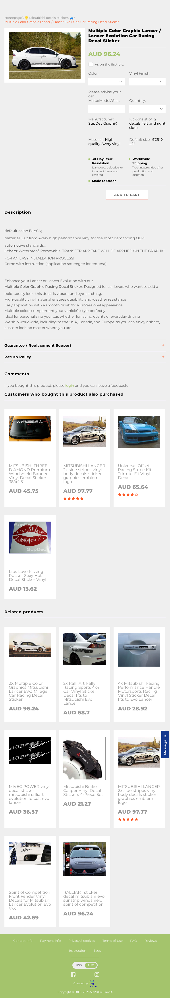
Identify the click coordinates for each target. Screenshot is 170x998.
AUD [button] (91, 965)
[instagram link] (96, 975)
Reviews (151, 941)
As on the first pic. (109, 64)
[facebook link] (73, 975)
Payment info (50, 941)
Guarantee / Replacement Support (37, 345)
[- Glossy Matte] (147, 81)
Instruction (77, 951)
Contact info (23, 941)
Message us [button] (165, 744)
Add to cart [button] (127, 195)
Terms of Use (112, 941)
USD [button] (79, 965)
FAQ (133, 941)
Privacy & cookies (81, 941)
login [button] (69, 385)
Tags (97, 951)
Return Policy (17, 357)
